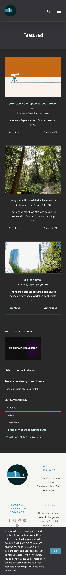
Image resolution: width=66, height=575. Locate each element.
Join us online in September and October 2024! (33, 72)
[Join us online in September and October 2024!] (33, 77)
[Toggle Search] (48, 11)
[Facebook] (9, 520)
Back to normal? (33, 255)
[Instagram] (14, 520)
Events (10, 415)
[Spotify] (17, 525)
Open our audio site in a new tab (22, 389)
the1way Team (26, 113)
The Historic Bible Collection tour (23, 437)
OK (55, 551)
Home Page (12, 422)
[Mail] (24, 520)
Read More (14, 132)
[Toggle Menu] (59, 11)
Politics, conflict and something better (26, 430)
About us (11, 408)
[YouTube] (19, 520)
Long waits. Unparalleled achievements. (33, 167)
